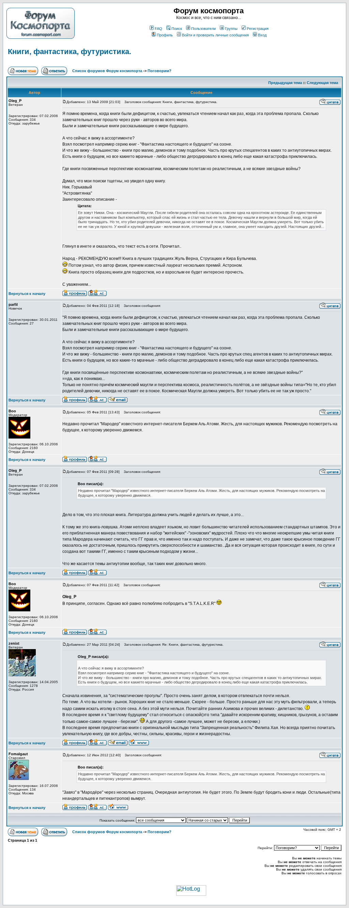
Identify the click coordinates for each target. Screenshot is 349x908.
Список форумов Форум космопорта (107, 71)
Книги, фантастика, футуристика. (69, 51)
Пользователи (203, 29)
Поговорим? (159, 71)
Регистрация (258, 29)
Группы (231, 29)
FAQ (158, 29)
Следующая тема (322, 83)
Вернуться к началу (27, 294)
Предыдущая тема (285, 83)
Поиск (176, 29)
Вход (262, 35)
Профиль (165, 35)
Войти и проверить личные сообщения (215, 35)
